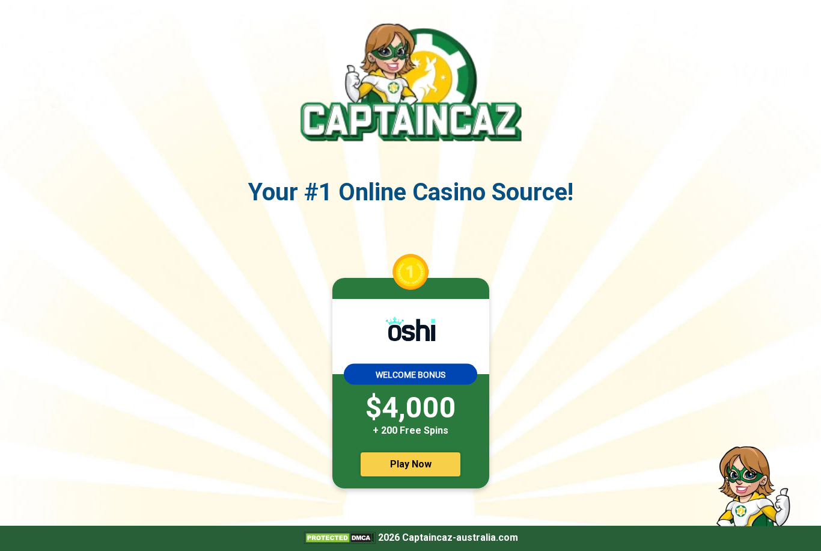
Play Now (411, 464)
